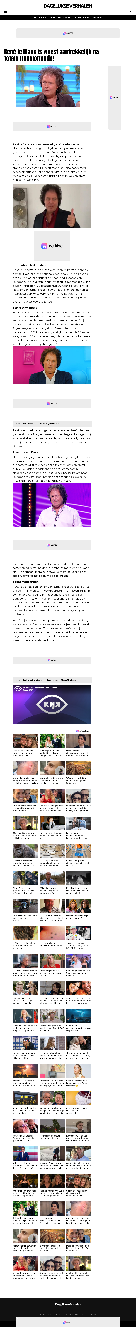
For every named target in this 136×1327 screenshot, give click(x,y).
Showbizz (97, 17)
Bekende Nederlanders (61, 17)
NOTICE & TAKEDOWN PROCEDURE (70, 1314)
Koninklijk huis (82, 17)
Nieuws (42, 17)
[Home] (35, 17)
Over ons (91, 1314)
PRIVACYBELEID (46, 1314)
